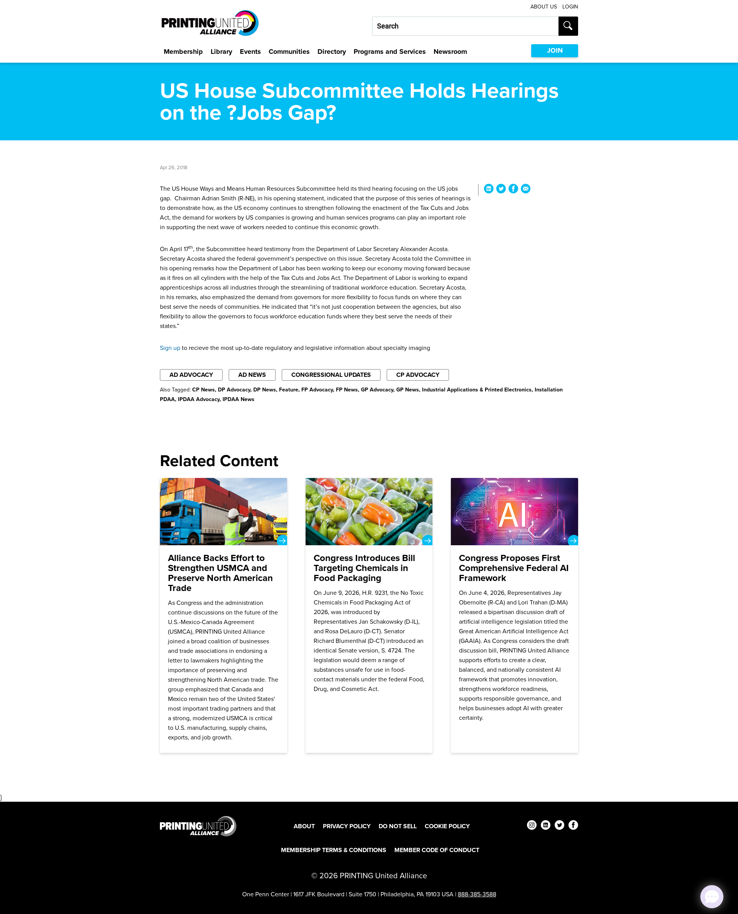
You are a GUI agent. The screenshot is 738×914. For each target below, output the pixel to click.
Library (221, 52)
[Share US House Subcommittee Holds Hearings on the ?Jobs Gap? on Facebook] (513, 190)
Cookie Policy (447, 826)
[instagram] (532, 826)
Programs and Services (390, 52)
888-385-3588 (477, 894)
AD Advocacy (191, 374)
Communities (289, 52)
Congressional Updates (331, 374)
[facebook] (573, 826)
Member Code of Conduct (436, 850)
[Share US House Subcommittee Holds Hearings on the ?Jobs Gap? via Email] (525, 190)
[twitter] (559, 826)
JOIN (555, 50)
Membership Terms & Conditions (333, 850)
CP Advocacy (417, 374)
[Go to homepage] (198, 826)
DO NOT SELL (398, 826)
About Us (543, 6)
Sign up (170, 347)
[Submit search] (568, 26)
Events (250, 52)
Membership (183, 52)
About (304, 826)
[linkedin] (545, 826)
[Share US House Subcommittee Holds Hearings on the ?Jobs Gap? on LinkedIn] (489, 190)
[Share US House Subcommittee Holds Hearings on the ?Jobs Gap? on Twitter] (501, 190)
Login (570, 6)
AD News (252, 374)
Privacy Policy (347, 826)
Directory (331, 52)
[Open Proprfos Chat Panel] (711, 896)
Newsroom (450, 52)
